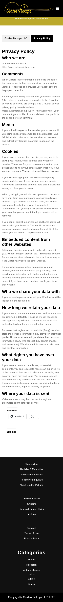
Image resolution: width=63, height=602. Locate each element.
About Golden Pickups (31, 485)
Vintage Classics (31, 570)
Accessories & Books (31, 474)
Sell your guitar (32, 498)
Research (31, 564)
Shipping (31, 503)
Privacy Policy (31, 538)
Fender (31, 559)
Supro (31, 584)
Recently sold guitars (31, 479)
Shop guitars (31, 464)
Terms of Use (32, 533)
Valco (31, 574)
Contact (31, 528)
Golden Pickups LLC (16, 38)
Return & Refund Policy (31, 509)
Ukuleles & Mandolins (31, 469)
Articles (32, 514)
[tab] (57, 8)
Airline (31, 578)
